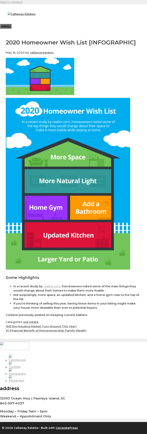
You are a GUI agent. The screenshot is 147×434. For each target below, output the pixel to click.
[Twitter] (15, 367)
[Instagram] (17, 374)
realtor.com (51, 286)
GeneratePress (67, 428)
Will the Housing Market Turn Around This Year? (41, 326)
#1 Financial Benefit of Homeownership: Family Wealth (46, 330)
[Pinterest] (16, 380)
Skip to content (11, 2)
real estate (30, 322)
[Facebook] (17, 360)
